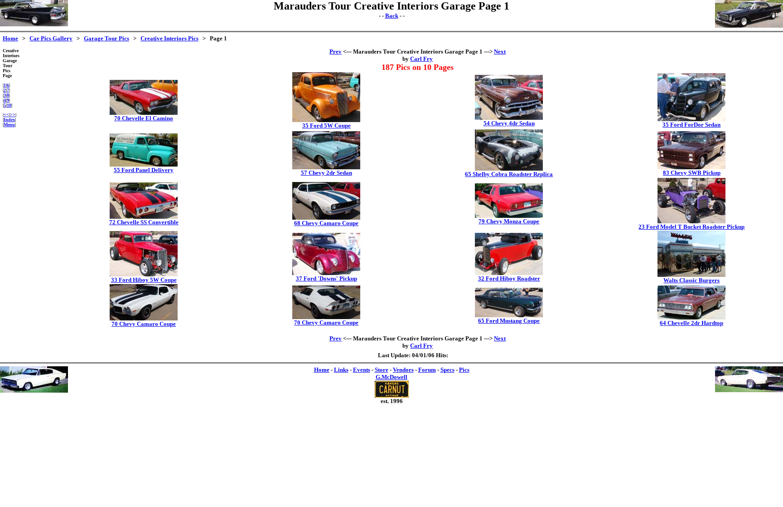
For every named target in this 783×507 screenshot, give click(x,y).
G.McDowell (391, 377)
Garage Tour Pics (106, 38)
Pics (464, 369)
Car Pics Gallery (50, 38)
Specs (447, 369)
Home (10, 38)
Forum (427, 369)
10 (9, 105)
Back (391, 15)
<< (6, 114)
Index (9, 119)
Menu (9, 124)
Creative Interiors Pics (169, 38)
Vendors (403, 369)
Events (361, 369)
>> (12, 114)
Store (381, 369)
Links (341, 369)
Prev (335, 51)
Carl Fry (421, 58)
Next (500, 51)
